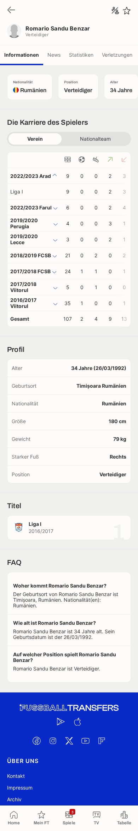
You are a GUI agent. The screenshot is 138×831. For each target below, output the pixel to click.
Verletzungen (117, 55)
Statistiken (81, 55)
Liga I (16, 192)
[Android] (61, 721)
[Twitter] (69, 740)
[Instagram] (52, 740)
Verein (35, 139)
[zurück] (11, 10)
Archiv (14, 799)
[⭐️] (126, 10)
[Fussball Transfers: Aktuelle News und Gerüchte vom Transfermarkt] (69, 708)
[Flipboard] (101, 740)
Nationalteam (95, 139)
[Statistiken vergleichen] (115, 10)
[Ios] (77, 721)
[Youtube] (85, 740)
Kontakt (16, 776)
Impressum (20, 788)
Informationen (21, 55)
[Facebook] (36, 740)
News (54, 55)
